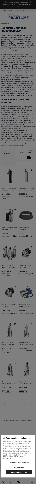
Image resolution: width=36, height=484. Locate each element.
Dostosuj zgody (19, 468)
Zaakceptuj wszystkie (19, 472)
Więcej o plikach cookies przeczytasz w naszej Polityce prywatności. (14, 456)
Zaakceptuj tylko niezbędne (19, 463)
